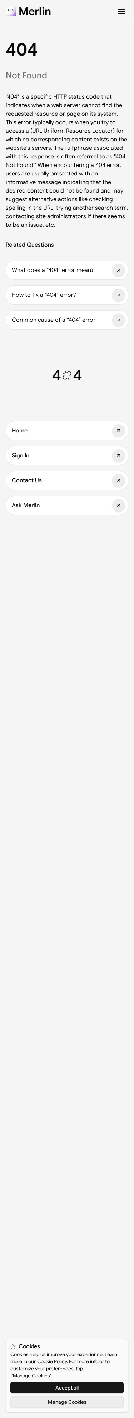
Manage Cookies (67, 1402)
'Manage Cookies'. (32, 1375)
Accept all (67, 1388)
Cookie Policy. (52, 1361)
